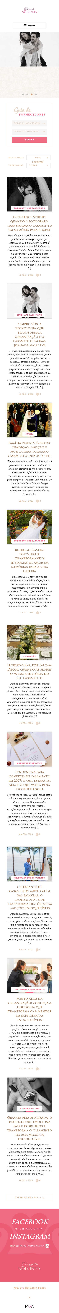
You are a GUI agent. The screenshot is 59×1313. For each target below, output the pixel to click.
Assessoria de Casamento (29, 990)
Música (29, 434)
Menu (31, 25)
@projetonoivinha (30, 1246)
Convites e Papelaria (29, 763)
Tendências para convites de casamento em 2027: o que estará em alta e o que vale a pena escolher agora (29, 781)
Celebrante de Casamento (29, 878)
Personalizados (29, 1109)
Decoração (29, 656)
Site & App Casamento (29, 315)
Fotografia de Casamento (29, 208)
